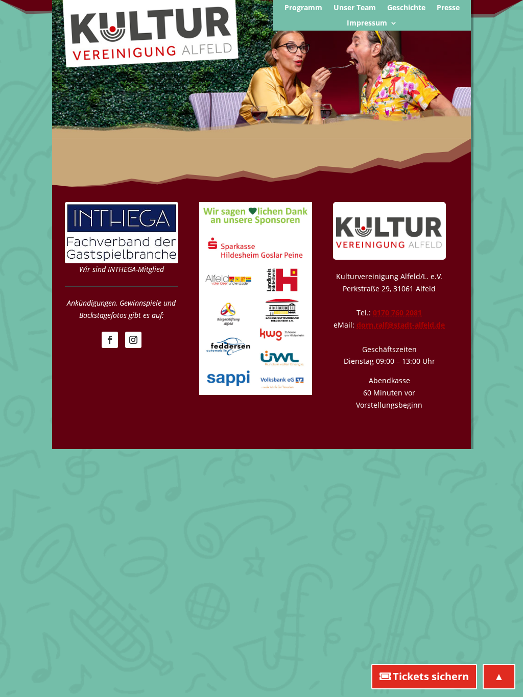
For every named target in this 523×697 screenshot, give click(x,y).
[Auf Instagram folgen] (133, 340)
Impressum (367, 23)
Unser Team (355, 8)
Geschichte (406, 8)
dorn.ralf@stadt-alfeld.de (400, 325)
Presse (448, 8)
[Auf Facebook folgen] (110, 340)
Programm (303, 8)
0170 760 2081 (397, 312)
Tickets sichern (431, 676)
